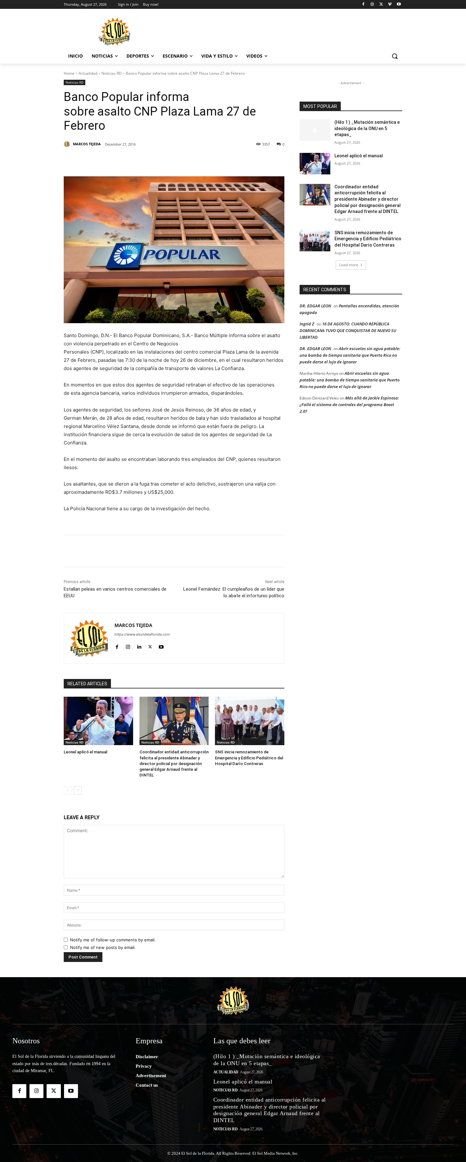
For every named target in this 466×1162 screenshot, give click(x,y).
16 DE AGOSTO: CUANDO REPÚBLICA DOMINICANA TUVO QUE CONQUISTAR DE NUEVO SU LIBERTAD (348, 330)
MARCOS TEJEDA (87, 143)
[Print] (238, 160)
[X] (381, 4)
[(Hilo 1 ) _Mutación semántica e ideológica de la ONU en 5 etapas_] (315, 130)
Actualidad (88, 73)
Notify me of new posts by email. (103, 947)
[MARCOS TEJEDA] (68, 144)
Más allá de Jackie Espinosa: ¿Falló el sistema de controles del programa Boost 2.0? (349, 404)
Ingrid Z (307, 324)
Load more (348, 264)
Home (69, 73)
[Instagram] (372, 4)
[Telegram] (195, 160)
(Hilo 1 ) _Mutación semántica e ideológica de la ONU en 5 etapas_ (367, 128)
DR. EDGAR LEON (315, 306)
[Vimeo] (389, 4)
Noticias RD (111, 73)
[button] (394, 56)
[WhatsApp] (180, 160)
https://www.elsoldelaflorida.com (142, 634)
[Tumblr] (165, 160)
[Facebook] (363, 4)
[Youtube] (398, 4)
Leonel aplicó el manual (85, 752)
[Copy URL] (224, 160)
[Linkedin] (151, 160)
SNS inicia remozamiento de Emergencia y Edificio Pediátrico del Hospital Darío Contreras (249, 758)
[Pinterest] (136, 160)
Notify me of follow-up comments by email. (113, 939)
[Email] (209, 160)
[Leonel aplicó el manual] (98, 721)
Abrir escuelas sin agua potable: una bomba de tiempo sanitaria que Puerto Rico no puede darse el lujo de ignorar (350, 355)
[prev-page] (68, 790)
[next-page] (78, 790)
